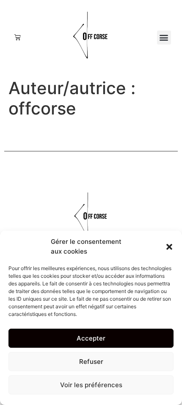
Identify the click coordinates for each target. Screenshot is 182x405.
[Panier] (17, 37)
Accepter (91, 338)
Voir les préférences (91, 385)
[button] (169, 247)
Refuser (91, 362)
